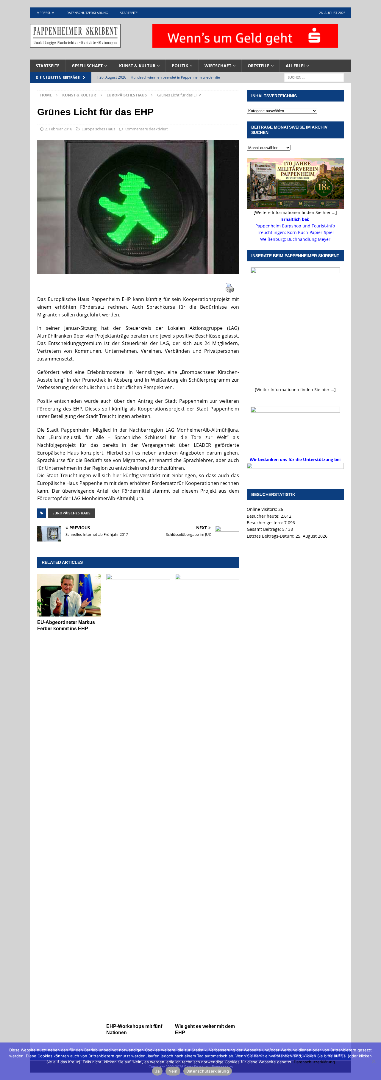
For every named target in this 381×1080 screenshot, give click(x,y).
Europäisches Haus (98, 129)
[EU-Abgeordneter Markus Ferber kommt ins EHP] (69, 595)
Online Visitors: (262, 509)
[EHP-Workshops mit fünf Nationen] (138, 797)
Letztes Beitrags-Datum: (271, 536)
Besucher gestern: (265, 522)
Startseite (129, 12)
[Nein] (374, 1061)
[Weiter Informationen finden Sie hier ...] (295, 389)
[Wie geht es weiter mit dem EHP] (207, 797)
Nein (172, 1071)
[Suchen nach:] (314, 77)
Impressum (45, 12)
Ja (157, 1071)
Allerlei (295, 65)
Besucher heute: (264, 516)
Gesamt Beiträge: (264, 529)
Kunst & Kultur (137, 65)
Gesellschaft (87, 65)
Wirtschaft (217, 65)
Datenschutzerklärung (87, 12)
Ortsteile (258, 65)
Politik (180, 65)
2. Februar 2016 (58, 129)
